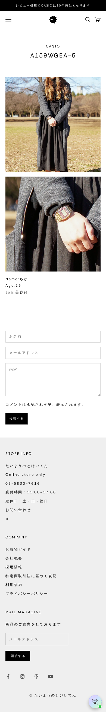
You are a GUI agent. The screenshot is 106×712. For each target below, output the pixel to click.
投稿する (17, 418)
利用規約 (14, 584)
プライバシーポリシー (26, 593)
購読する (18, 656)
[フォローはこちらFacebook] (8, 676)
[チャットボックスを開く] (95, 701)
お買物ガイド (18, 549)
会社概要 (14, 558)
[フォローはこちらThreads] (36, 676)
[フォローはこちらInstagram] (22, 676)
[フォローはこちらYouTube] (50, 676)
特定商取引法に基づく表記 (31, 576)
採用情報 (14, 567)
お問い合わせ (18, 509)
